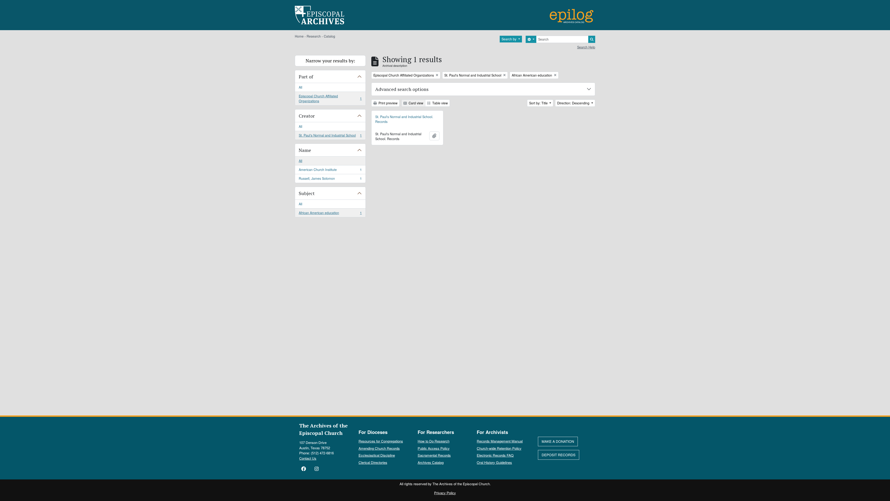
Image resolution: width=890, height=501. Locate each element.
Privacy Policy (445, 492)
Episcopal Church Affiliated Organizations (330, 98)
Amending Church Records (379, 448)
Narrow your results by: (330, 61)
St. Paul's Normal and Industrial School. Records (404, 119)
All (300, 87)
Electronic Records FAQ (495, 455)
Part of (306, 77)
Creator (307, 116)
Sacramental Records (434, 455)
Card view (415, 103)
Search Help (586, 47)
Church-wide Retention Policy (499, 448)
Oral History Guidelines (494, 462)
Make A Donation (558, 441)
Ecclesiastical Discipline (377, 455)
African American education (330, 213)
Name (305, 150)
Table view (439, 103)
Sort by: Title (539, 103)
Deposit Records (558, 454)
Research (314, 36)
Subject (307, 193)
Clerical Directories (373, 462)
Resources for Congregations (381, 441)
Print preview (387, 103)
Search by (509, 39)
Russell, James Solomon (330, 179)
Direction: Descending (573, 103)
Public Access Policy (434, 448)
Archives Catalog (431, 462)
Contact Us (307, 458)
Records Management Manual (500, 441)
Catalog (329, 36)
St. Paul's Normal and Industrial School (330, 136)
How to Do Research (433, 441)
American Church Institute (330, 170)
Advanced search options (402, 89)
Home (299, 36)
